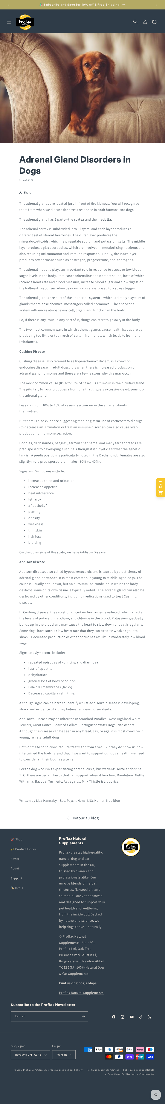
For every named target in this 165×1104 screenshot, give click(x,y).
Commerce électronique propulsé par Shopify (57, 1069)
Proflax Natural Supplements (81, 992)
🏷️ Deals (17, 888)
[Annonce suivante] (156, 4)
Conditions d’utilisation (121, 1074)
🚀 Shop (17, 839)
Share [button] (28, 192)
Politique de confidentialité (138, 1069)
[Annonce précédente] (8, 4)
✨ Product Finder (23, 849)
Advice (15, 859)
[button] (9, 21)
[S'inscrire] (83, 1016)
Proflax (27, 1069)
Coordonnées (146, 1074)
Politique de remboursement (103, 1069)
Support (16, 878)
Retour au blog (86, 817)
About (15, 868)
